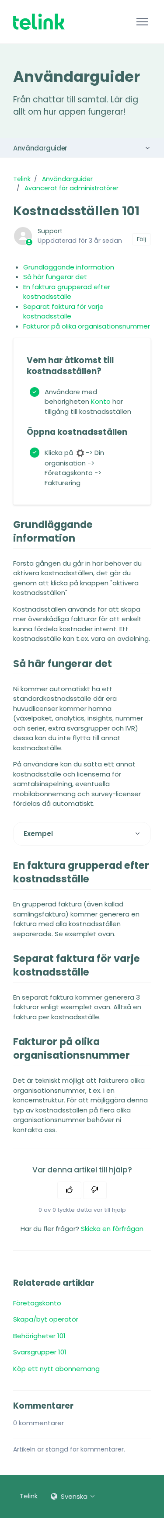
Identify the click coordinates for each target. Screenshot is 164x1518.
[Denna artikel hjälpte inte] (95, 1190)
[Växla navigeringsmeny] (142, 22)
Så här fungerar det (55, 276)
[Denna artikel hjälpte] (69, 1190)
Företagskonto (37, 1303)
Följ (141, 239)
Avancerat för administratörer (71, 188)
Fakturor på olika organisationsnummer (86, 326)
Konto (101, 401)
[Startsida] (39, 22)
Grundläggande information (68, 267)
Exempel (38, 833)
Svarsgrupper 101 (39, 1352)
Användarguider (40, 148)
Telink (22, 179)
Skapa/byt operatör (45, 1319)
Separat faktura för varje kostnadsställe (63, 311)
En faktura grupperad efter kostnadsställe (66, 291)
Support (50, 231)
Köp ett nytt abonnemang (56, 1368)
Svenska (74, 1496)
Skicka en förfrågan (112, 1228)
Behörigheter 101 (39, 1335)
